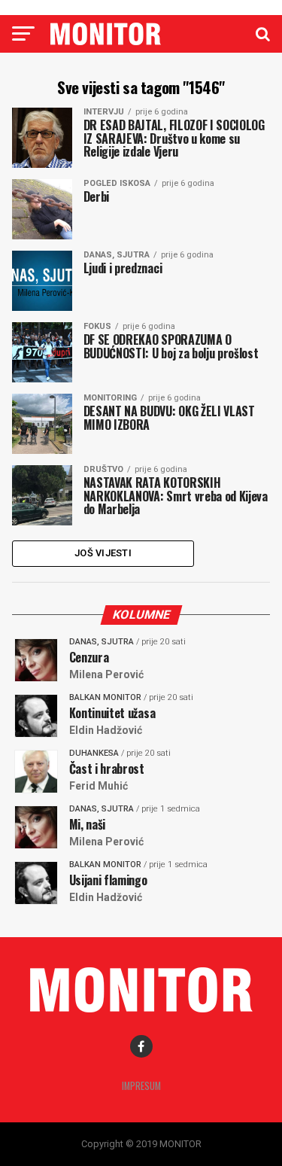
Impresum (141, 1086)
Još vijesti (103, 553)
